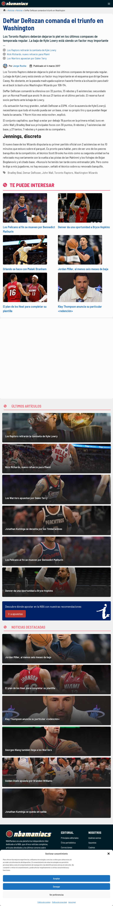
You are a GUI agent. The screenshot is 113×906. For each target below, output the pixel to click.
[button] (108, 853)
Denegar (56, 886)
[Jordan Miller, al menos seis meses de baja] (56, 648)
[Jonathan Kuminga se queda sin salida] (56, 803)
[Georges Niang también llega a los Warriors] (56, 741)
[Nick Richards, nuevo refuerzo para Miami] (56, 458)
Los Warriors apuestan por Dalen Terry (26, 58)
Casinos (91, 847)
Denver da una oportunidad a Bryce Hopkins (84, 227)
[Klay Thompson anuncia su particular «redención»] (56, 710)
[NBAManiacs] (15, 3)
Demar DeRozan (32, 172)
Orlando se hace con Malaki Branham (24, 269)
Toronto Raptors (63, 172)
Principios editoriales (69, 838)
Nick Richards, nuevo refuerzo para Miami (28, 54)
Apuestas (92, 842)
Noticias (11, 10)
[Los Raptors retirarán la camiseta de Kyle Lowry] (56, 427)
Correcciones (66, 847)
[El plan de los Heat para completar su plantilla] (56, 679)
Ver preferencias (56, 894)
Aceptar (56, 878)
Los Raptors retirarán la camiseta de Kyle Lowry (31, 50)
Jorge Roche (19, 65)
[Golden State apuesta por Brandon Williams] (56, 772)
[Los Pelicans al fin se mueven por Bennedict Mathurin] (56, 551)
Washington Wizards (86, 172)
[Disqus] (56, 358)
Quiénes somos (94, 838)
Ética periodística (68, 842)
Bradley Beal (15, 172)
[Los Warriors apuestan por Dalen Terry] (56, 489)
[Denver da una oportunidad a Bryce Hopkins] (56, 582)
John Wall (47, 172)
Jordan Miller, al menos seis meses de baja (83, 269)
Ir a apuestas (15, 614)
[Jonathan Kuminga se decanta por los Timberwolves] (56, 520)
